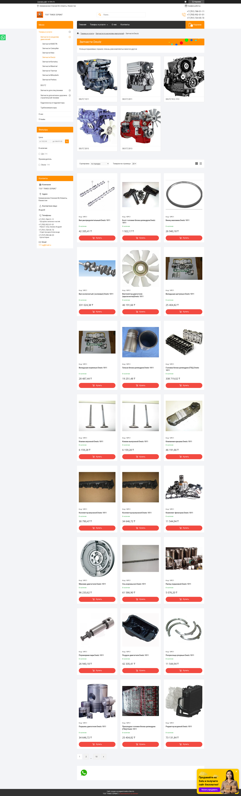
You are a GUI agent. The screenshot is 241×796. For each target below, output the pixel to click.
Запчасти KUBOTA (49, 44)
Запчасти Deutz (48, 57)
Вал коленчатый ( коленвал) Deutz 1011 (96, 294)
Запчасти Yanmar (49, 71)
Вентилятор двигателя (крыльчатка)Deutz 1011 (132, 295)
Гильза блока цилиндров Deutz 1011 (138, 368)
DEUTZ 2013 (127, 149)
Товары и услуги (97, 24)
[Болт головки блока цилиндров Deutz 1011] (140, 194)
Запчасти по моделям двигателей (110, 34)
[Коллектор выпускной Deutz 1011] (140, 487)
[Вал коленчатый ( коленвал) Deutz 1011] (97, 268)
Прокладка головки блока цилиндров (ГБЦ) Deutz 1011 (138, 727)
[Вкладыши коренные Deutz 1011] (97, 342)
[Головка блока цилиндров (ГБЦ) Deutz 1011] (184, 342)
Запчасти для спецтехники (52, 90)
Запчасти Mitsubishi (50, 75)
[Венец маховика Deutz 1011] (184, 194)
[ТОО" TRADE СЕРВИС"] (40, 15)
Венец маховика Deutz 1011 (177, 220)
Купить (99, 238)
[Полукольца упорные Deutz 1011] (184, 629)
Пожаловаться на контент (128, 793)
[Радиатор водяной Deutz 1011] (184, 701)
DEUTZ (43, 85)
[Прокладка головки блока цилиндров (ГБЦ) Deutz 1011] (140, 701)
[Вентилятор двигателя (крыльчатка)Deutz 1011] (140, 268)
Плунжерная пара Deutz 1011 (91, 655)
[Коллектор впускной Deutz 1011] (97, 487)
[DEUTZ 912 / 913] (184, 76)
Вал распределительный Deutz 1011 (94, 220)
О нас (114, 24)
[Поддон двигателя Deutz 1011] (140, 629)
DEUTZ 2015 (84, 149)
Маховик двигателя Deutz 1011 (92, 584)
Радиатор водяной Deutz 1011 (179, 726)
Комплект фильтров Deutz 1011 (179, 513)
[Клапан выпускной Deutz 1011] (140, 415)
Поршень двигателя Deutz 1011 (92, 726)
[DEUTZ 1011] (97, 76)
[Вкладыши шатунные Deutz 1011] (184, 268)
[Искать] (100, 15)
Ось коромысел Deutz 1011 (134, 584)
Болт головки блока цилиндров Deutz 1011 (138, 221)
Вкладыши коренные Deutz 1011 (93, 368)
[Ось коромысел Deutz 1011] (140, 558)
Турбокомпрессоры (49, 108)
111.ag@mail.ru (45, 245)
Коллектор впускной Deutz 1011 (93, 513)
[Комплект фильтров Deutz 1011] (184, 487)
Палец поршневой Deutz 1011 (178, 584)
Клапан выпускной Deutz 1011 (135, 441)
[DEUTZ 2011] (140, 76)
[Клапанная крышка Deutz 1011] (184, 415)
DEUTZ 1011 (84, 99)
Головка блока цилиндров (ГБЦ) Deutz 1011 (182, 369)
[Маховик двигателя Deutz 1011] (97, 558)
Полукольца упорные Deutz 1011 (180, 655)
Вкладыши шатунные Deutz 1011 (180, 294)
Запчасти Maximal (49, 66)
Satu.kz (131, 791)
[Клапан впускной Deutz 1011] (97, 415)
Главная (82, 24)
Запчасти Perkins (49, 80)
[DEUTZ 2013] (140, 126)
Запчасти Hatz (48, 53)
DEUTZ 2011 (127, 99)
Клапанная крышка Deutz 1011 (179, 441)
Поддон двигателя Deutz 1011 (135, 655)
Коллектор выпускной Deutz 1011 (137, 513)
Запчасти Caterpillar (50, 48)
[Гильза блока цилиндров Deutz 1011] (140, 342)
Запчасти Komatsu (50, 62)
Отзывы (42, 119)
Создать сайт (42, 2)
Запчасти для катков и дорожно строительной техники (54, 96)
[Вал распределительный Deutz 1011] (97, 194)
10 (96, 757)
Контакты (125, 24)
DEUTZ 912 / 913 (172, 99)
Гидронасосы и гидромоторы (53, 103)
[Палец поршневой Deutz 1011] (184, 558)
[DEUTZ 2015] (97, 126)
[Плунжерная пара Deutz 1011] (97, 629)
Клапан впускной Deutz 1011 (91, 441)
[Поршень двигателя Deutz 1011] (97, 701)
